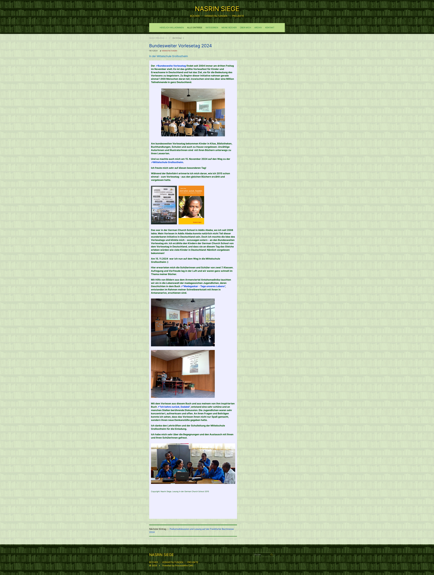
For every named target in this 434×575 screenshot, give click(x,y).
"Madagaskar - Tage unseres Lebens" (204, 286)
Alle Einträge (194, 27)
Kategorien (212, 27)
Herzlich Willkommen (172, 27)
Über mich (245, 27)
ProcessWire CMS (184, 565)
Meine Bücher (229, 27)
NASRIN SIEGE (217, 9)
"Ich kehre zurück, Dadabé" (174, 406)
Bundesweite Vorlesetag (172, 65)
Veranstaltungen (169, 51)
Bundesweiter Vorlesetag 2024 (180, 45)
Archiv (258, 27)
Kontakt (269, 27)
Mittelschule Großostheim (168, 162)
